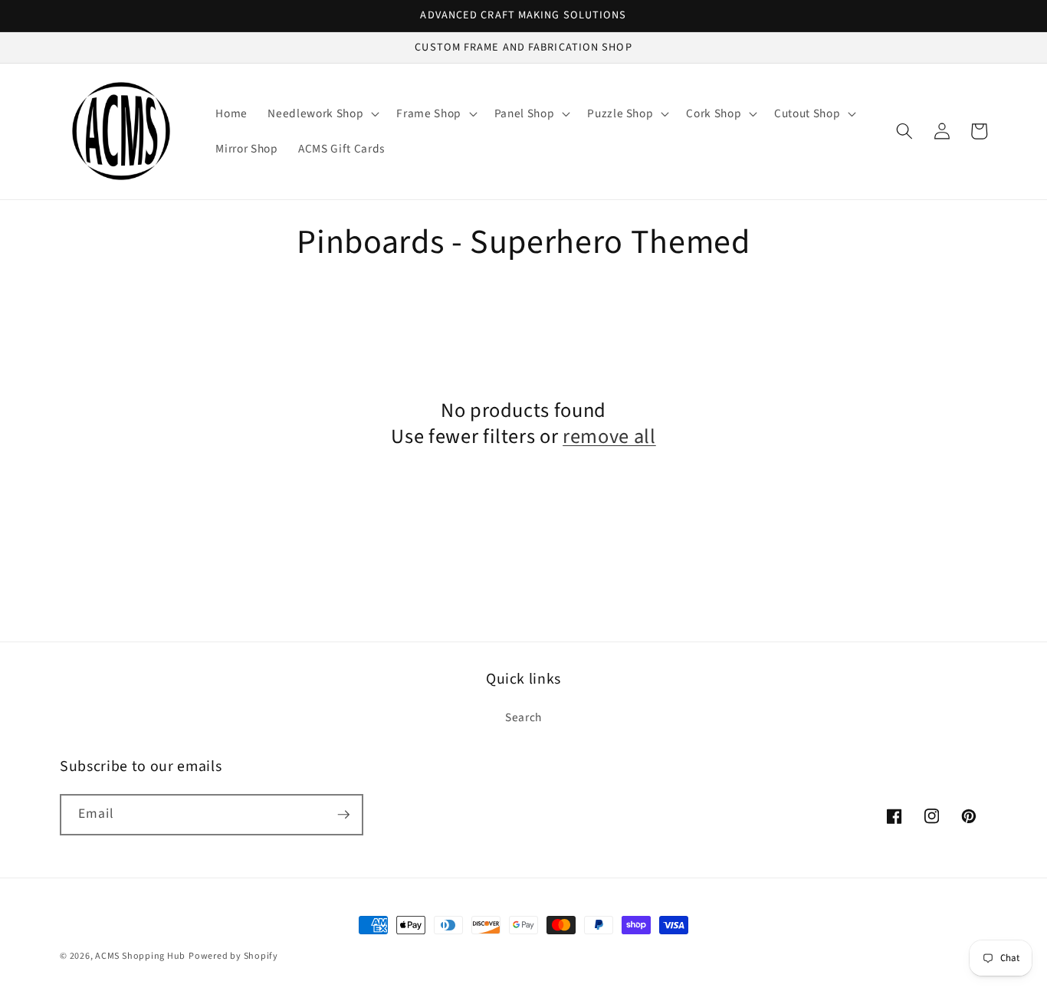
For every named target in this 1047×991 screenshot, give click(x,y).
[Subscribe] (343, 814)
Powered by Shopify (233, 956)
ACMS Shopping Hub (140, 956)
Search (523, 717)
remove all (609, 437)
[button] (322, 113)
